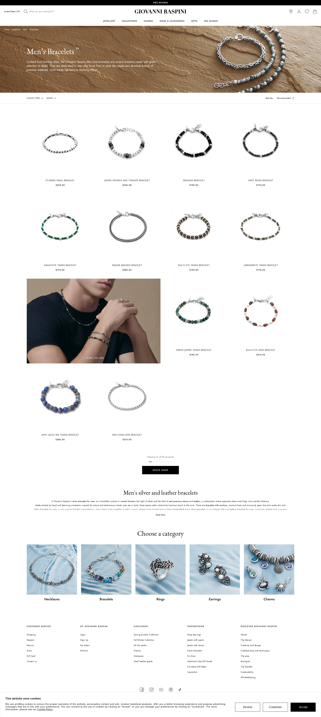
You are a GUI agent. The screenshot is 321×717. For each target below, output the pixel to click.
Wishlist (84, 650)
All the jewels (140, 645)
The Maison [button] (211, 21)
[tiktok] (180, 689)
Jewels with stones (195, 645)
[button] (299, 12)
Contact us (32, 661)
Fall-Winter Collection (144, 640)
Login (83, 634)
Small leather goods (143, 661)
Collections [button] (129, 21)
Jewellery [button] (109, 21)
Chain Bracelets (194, 650)
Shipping (31, 634)
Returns (30, 645)
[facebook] (142, 690)
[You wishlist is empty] (307, 12)
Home (6, 29)
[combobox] (50, 11)
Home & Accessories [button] (172, 21)
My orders (85, 645)
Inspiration (192, 672)
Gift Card (31, 656)
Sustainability (247, 672)
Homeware (138, 656)
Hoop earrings (194, 634)
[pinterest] (171, 690)
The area (245, 656)
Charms (137, 650)
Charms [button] (148, 21)
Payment (30, 640)
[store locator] (291, 12)
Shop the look (95, 358)
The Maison (246, 640)
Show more (160, 470)
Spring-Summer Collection (146, 634)
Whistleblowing (248, 677)
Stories (244, 634)
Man (25, 29)
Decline (247, 707)
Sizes (29, 650)
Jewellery (16, 29)
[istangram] (151, 690)
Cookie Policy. (45, 709)
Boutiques (245, 661)
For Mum (191, 656)
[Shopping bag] (315, 12)
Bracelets (34, 29)
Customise (275, 707)
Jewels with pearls (195, 640)
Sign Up (84, 640)
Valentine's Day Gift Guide (199, 661)
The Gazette (246, 666)
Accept (303, 707)
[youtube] (161, 690)
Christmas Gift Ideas (196, 666)
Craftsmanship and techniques (255, 650)
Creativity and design (251, 645)
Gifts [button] (194, 21)
